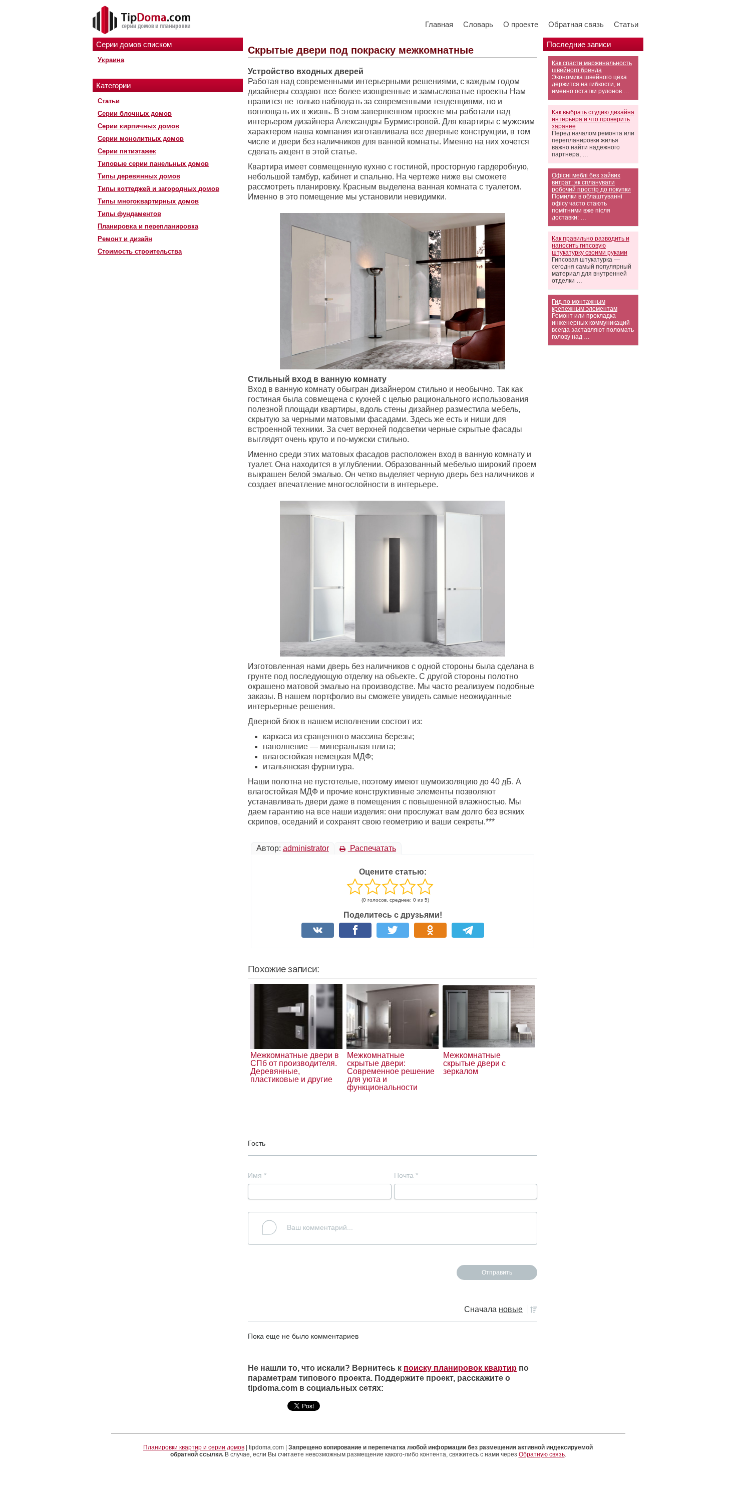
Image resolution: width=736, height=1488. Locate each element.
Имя (257, 1175)
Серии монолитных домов (141, 138)
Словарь (478, 24)
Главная (439, 24)
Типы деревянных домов (139, 176)
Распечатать (372, 848)
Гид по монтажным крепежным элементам (584, 305)
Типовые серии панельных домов (153, 163)
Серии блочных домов (135, 113)
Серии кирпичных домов (138, 126)
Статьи (626, 24)
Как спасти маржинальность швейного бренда (592, 67)
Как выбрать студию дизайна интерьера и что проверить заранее (593, 119)
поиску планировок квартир (460, 1368)
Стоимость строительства (140, 251)
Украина (111, 60)
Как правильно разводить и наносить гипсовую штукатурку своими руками (590, 245)
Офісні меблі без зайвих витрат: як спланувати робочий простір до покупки (591, 182)
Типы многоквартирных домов (148, 201)
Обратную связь (542, 1454)
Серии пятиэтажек (127, 151)
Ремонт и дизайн (125, 239)
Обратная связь (576, 24)
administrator (306, 848)
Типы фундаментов (129, 214)
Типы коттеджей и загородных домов (158, 188)
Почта (406, 1175)
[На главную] (143, 21)
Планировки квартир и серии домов (193, 1447)
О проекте (520, 24)
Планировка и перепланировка (148, 226)
